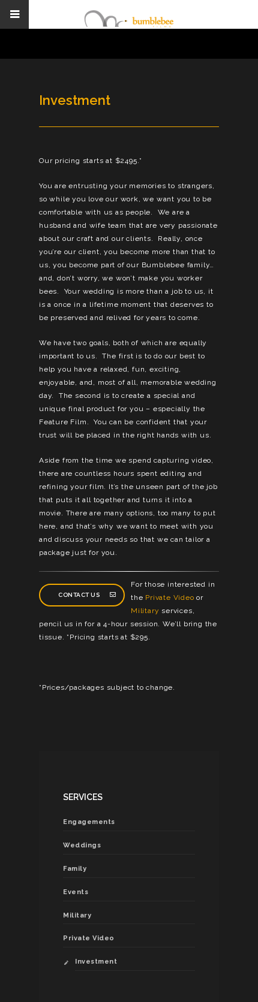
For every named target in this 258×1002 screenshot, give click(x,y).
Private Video (169, 597)
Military (145, 610)
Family (74, 869)
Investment (96, 961)
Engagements (89, 822)
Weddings (82, 845)
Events (75, 892)
